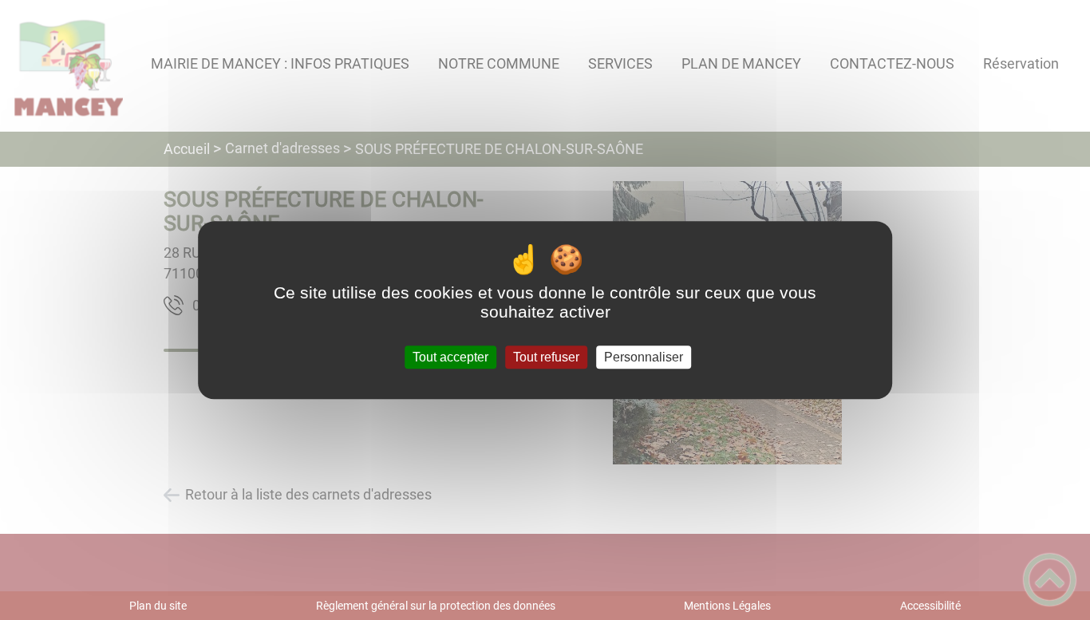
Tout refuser (546, 357)
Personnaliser (643, 357)
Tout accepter (450, 357)
